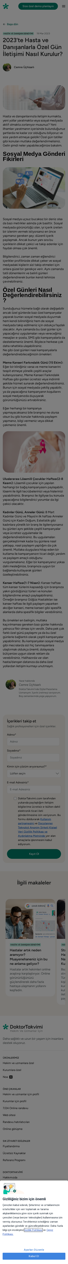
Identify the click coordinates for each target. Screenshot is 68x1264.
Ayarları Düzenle (34, 1249)
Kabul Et (34, 1256)
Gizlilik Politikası (33, 1230)
